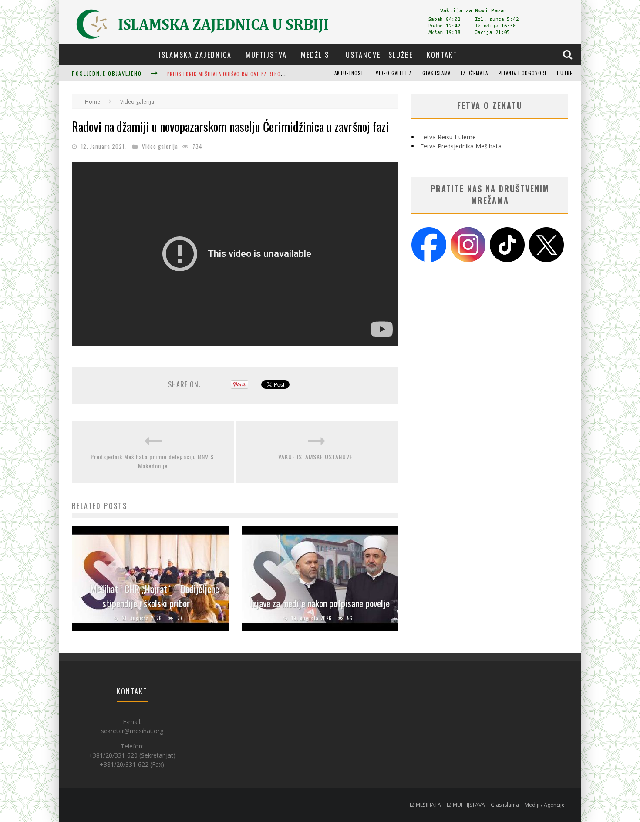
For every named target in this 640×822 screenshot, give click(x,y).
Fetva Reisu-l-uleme (448, 137)
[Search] (568, 54)
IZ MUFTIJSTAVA (466, 805)
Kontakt (442, 55)
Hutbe (565, 73)
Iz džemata (474, 73)
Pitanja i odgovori (522, 73)
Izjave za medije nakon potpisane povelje (320, 603)
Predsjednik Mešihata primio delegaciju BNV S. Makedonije (153, 461)
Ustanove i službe (379, 55)
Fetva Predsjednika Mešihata (461, 146)
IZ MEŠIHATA (425, 805)
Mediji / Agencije (545, 805)
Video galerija (394, 73)
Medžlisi (316, 55)
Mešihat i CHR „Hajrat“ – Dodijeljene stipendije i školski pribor (155, 596)
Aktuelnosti (349, 73)
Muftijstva (266, 55)
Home (92, 101)
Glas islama (436, 73)
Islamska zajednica (195, 55)
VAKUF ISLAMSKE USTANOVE (317, 456)
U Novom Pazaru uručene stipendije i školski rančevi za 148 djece (251, 74)
